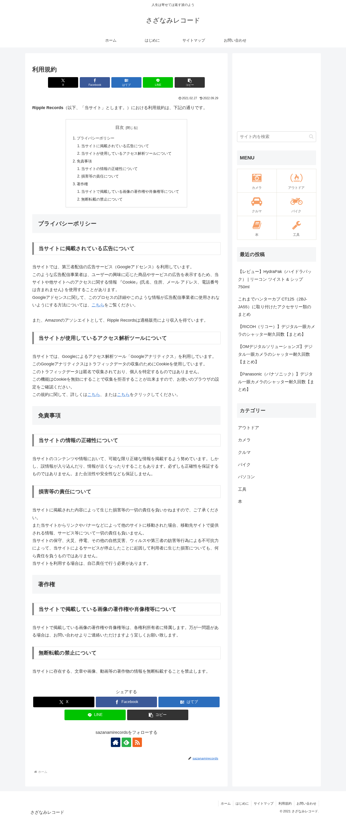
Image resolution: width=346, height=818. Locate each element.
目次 (119, 127)
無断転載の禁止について (102, 199)
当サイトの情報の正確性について (109, 168)
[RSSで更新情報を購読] (137, 742)
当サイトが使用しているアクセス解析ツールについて (126, 153)
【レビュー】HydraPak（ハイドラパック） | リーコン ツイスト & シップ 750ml (275, 279)
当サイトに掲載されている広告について (115, 146)
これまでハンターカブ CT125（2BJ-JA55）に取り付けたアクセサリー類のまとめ (274, 307)
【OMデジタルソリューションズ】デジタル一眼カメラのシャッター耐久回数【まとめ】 (275, 354)
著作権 (82, 184)
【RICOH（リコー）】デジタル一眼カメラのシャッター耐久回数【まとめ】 (276, 330)
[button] (190, 82)
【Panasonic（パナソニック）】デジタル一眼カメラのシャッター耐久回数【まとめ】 (276, 382)
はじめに (242, 803)
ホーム (226, 803)
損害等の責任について (100, 176)
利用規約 (285, 803)
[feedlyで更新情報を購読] (126, 742)
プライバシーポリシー (95, 138)
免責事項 (84, 161)
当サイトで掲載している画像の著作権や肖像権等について (130, 191)
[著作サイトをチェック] (115, 742)
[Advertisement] (276, 91)
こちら (98, 305)
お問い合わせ (306, 803)
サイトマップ (264, 803)
